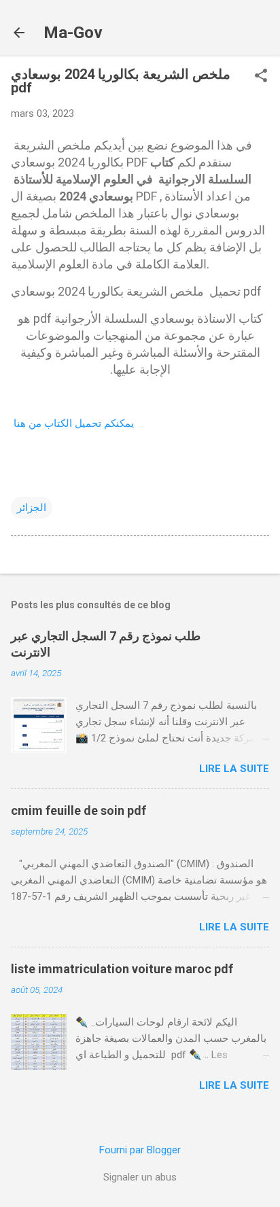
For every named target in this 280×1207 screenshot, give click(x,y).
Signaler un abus (140, 1177)
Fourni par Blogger (140, 1150)
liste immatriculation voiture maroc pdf (122, 969)
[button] (261, 76)
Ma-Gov (73, 32)
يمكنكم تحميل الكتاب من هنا (74, 423)
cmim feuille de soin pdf (78, 810)
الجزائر (31, 508)
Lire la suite (234, 769)
